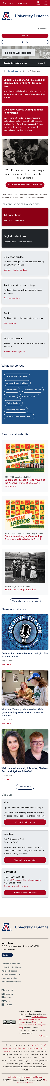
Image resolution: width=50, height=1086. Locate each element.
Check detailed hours (25, 822)
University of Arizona (15, 409)
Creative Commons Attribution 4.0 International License (33, 1019)
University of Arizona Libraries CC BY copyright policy (32, 1025)
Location (9, 834)
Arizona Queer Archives (17, 383)
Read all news (25, 786)
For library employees (11, 981)
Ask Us (25, 36)
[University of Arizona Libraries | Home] (25, 16)
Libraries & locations (11, 963)
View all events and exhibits (25, 601)
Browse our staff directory (25, 892)
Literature (10, 396)
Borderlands (11, 389)
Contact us (10, 871)
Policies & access (9, 971)
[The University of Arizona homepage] (15, 3)
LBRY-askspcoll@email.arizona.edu (25, 880)
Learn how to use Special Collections (25, 185)
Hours (7, 802)
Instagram (8, 994)
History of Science (32, 389)
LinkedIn (8, 997)
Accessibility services (11, 974)
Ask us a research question (16, 886)
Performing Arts (29, 396)
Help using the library (11, 967)
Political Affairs (13, 403)
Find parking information (25, 860)
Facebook (8, 990)
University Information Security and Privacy (25, 1077)
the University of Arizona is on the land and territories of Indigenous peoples (25, 1048)
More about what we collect (19, 416)
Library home (12, 71)
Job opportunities (9, 978)
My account (42, 28)
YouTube (8, 1004)
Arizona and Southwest (16, 376)
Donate (25, 42)
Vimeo (7, 1001)
